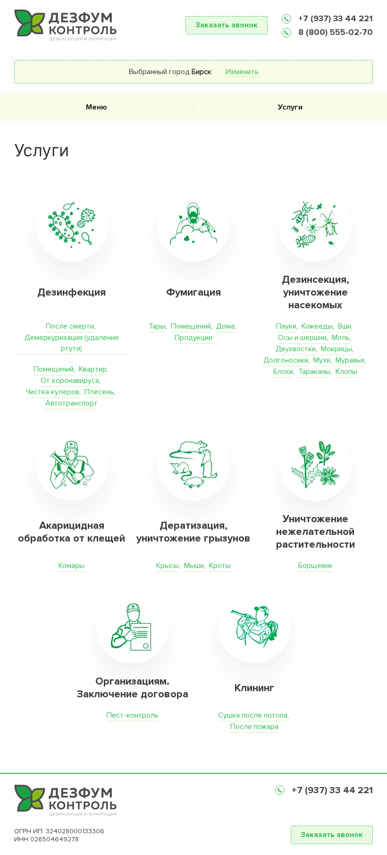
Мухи (321, 360)
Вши (344, 326)
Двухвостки (296, 349)
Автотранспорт (71, 403)
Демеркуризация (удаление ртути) (72, 343)
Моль (341, 337)
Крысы (167, 565)
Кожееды (317, 326)
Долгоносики (285, 360)
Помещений (54, 369)
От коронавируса (70, 380)
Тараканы (314, 371)
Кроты (220, 565)
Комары (71, 565)
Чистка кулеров (52, 392)
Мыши (194, 565)
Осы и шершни (302, 337)
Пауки (286, 326)
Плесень (99, 392)
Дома (225, 326)
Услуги (290, 107)
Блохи (283, 371)
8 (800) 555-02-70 (334, 32)
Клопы (346, 371)
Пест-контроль (133, 715)
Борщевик (315, 565)
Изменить (242, 71)
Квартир (93, 369)
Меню (96, 107)
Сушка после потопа (252, 715)
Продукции (193, 337)
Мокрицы (336, 349)
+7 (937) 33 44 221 (334, 18)
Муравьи (350, 360)
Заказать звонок (226, 25)
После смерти (70, 326)
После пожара (254, 726)
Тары (157, 326)
